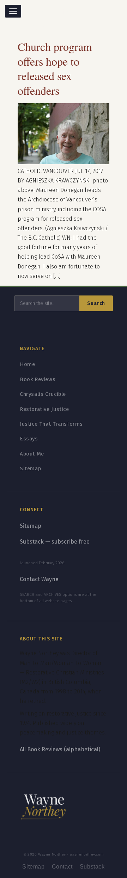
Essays (29, 438)
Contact (62, 867)
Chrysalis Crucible (43, 394)
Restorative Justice (44, 409)
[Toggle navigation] (13, 11)
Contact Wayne (39, 579)
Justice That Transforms (51, 424)
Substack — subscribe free (55, 541)
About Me (32, 454)
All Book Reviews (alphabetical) (60, 749)
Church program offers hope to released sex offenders (55, 68)
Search (96, 303)
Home (27, 364)
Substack (92, 867)
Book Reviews (37, 379)
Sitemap (30, 468)
